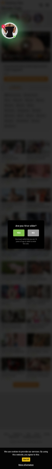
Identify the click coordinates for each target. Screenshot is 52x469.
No (33, 233)
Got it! (26, 459)
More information (26, 465)
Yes (19, 233)
